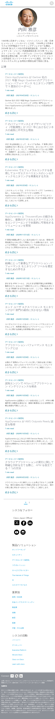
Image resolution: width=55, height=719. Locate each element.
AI (13, 580)
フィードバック (16, 681)
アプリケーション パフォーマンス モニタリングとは (29, 347)
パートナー (16, 640)
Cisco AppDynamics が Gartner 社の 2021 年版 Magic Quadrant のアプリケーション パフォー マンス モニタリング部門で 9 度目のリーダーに (29, 82)
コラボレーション (18, 565)
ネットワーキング (18, 550)
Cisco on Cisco (18, 659)
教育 (13, 618)
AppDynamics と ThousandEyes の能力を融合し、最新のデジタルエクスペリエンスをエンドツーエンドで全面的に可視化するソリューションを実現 (29, 221)
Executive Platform (19, 650)
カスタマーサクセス (19, 585)
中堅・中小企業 (18, 628)
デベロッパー (17, 645)
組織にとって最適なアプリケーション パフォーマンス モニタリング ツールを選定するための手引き (29, 266)
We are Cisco (17, 655)
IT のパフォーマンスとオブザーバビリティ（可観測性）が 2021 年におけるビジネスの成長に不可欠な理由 (29, 127)
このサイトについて (28, 681)
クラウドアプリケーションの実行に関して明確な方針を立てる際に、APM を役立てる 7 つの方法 (29, 465)
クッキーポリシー (34, 682)
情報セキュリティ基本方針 (9, 682)
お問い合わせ (5, 681)
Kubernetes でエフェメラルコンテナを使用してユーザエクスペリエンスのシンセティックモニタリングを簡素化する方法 (29, 173)
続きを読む (11, 113)
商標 (43, 682)
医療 (13, 623)
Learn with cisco (18, 664)
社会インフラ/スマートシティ (23, 602)
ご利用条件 (49, 681)
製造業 (14, 607)
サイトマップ (40, 681)
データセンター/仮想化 (14, 74)
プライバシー (23, 682)
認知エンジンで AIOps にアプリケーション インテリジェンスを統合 (28, 385)
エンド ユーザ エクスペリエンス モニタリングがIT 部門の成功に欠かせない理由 (29, 308)
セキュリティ (17, 555)
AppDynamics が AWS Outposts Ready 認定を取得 (29, 423)
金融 (13, 612)
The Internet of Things (20, 575)
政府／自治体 (17, 597)
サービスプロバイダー (20, 570)
